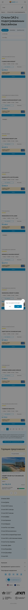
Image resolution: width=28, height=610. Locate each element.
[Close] (23, 301)
